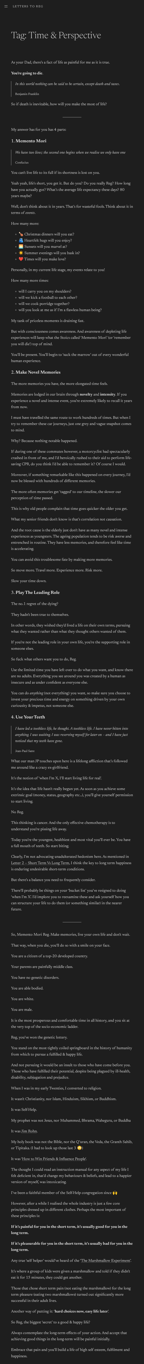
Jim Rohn (29, 1131)
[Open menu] (6, 6)
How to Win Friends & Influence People (53, 1159)
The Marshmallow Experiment (105, 1261)
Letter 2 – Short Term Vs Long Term (40, 863)
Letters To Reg (28, 6)
